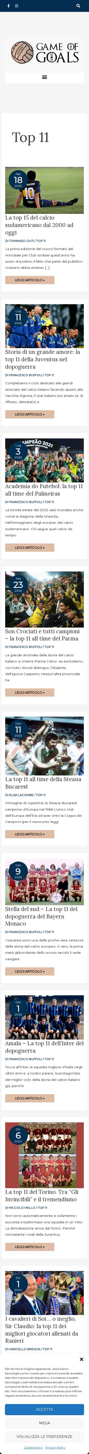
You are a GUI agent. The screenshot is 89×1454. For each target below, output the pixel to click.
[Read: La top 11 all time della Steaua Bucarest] (44, 746)
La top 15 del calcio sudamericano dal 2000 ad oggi (39, 225)
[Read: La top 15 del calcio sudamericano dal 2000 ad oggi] (44, 190)
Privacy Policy (55, 1447)
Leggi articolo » (29, 279)
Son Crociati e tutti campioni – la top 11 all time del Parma (42, 635)
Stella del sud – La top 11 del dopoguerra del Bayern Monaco (41, 916)
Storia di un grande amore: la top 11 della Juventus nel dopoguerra (42, 359)
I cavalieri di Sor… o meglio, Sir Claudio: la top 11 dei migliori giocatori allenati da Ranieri (41, 1329)
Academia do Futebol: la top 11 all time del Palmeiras (44, 489)
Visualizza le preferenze (44, 1436)
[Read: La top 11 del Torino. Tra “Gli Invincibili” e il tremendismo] (44, 1155)
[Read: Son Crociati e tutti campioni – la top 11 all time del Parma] (44, 599)
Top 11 (41, 241)
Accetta (44, 1409)
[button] (81, 1359)
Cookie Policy (33, 1447)
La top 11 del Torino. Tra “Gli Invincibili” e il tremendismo (41, 1195)
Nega (44, 1423)
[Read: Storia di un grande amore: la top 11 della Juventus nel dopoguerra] (44, 326)
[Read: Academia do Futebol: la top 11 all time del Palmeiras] (44, 460)
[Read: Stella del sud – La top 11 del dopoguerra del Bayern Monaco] (44, 881)
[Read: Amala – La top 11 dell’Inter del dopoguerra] (44, 1017)
